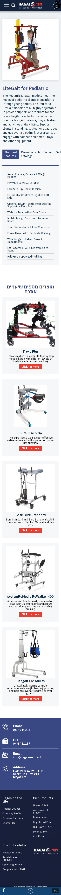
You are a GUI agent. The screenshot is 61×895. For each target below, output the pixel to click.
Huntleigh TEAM (42, 826)
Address (19, 767)
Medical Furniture (12, 852)
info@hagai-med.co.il (27, 757)
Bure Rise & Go (30, 433)
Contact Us (8, 822)
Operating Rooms (12, 864)
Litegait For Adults (31, 681)
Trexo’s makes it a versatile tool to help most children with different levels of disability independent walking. (30, 358)
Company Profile (11, 813)
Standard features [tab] (10, 154)
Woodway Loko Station (41, 811)
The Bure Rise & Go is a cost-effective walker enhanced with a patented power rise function (30, 440)
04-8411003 (21, 729)
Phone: (18, 726)
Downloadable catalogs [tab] (31, 154)
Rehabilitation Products (10, 858)
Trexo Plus (31, 351)
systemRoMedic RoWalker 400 (30, 596)
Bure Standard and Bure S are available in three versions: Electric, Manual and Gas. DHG (30, 522)
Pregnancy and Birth (14, 869)
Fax (15, 739)
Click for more (30, 366)
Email (17, 753)
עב (55, 891)
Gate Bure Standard (30, 515)
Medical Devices (11, 808)
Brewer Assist (41, 817)
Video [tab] (48, 152)
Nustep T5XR (40, 805)
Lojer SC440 (40, 831)
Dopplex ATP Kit (42, 822)
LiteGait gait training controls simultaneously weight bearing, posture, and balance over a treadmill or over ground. (30, 689)
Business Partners (12, 818)
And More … (39, 836)
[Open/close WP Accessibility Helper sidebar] (57, 4)
